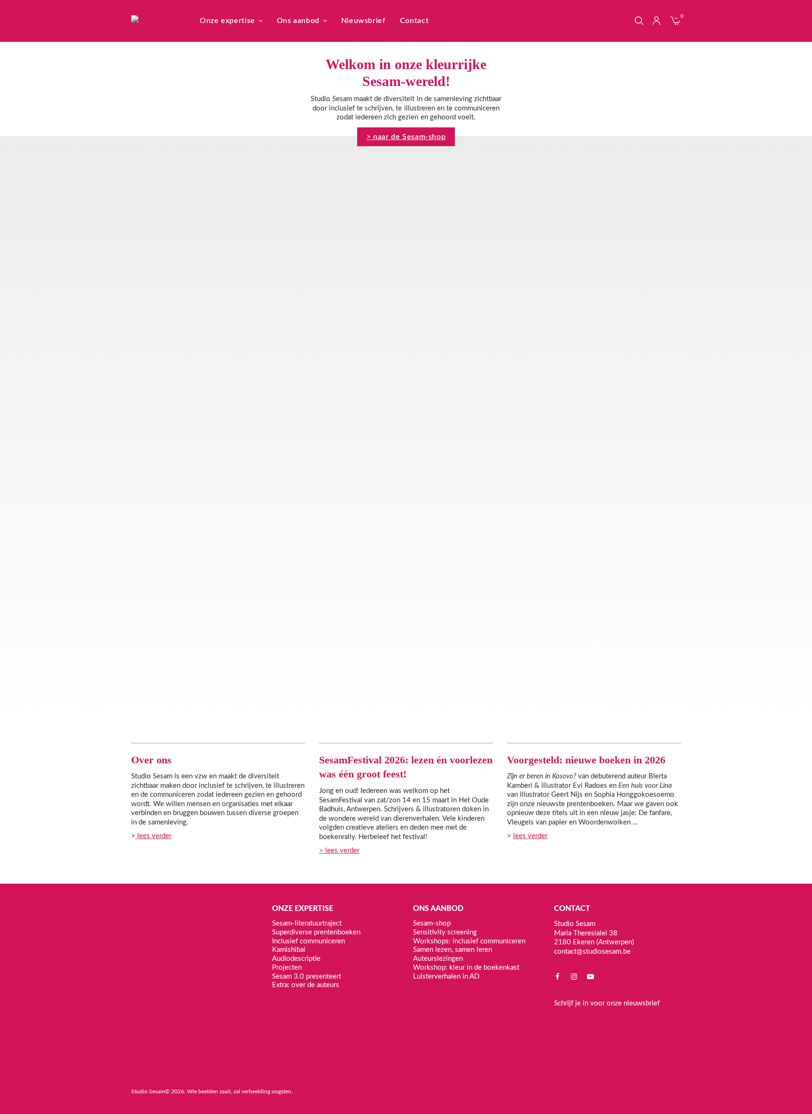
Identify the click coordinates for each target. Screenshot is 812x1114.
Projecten (287, 967)
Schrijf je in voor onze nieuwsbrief (607, 1003)
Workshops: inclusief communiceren (469, 940)
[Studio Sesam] (157, 20)
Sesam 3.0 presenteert (306, 976)
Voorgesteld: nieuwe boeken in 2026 (586, 760)
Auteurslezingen (438, 958)
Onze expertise (227, 20)
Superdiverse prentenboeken (316, 931)
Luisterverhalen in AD (446, 976)
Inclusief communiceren (308, 940)
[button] (406, 136)
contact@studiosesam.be (592, 951)
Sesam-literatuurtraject (307, 923)
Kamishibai (288, 949)
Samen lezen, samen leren (452, 949)
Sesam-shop (432, 923)
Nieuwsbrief (363, 20)
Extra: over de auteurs (305, 984)
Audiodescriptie (296, 958)
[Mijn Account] (656, 21)
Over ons (151, 760)
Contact (414, 20)
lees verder (153, 835)
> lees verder (339, 850)
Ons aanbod (298, 20)
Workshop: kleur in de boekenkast (466, 967)
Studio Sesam (148, 1091)
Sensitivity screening (445, 931)
